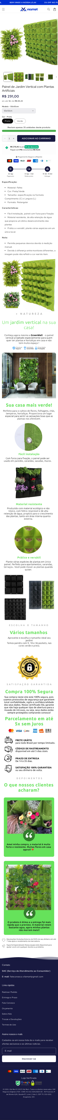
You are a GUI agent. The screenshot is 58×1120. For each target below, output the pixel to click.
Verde (20, 121)
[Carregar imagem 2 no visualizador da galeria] (19, 77)
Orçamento (7, 1008)
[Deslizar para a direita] (56, 42)
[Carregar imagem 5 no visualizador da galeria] (50, 77)
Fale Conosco (8, 1003)
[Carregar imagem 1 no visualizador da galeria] (8, 77)
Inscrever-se (29, 1058)
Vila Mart (12, 1089)
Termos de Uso (9, 1024)
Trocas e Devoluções (12, 1019)
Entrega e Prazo (9, 997)
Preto (7, 121)
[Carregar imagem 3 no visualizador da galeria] (29, 77)
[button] (3, 9)
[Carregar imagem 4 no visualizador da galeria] (40, 77)
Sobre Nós (7, 1014)
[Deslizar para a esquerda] (2, 42)
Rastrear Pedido (9, 992)
